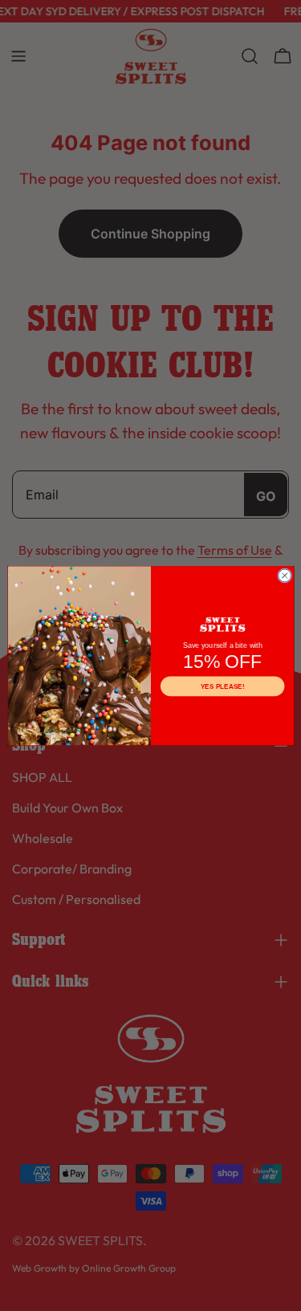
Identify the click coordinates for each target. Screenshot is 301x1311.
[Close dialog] (284, 575)
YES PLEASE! (221, 686)
